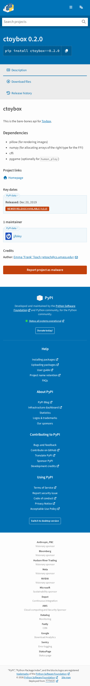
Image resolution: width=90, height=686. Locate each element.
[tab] (45, 70)
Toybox (46, 121)
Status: (45, 321)
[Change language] (81, 7)
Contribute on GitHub (43, 450)
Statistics (45, 413)
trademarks (23, 674)
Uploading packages (43, 365)
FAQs (45, 380)
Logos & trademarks (45, 418)
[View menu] (71, 7)
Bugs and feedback (45, 445)
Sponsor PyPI (45, 461)
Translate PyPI (43, 455)
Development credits (43, 466)
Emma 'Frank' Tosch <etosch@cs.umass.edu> (44, 257)
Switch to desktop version (45, 521)
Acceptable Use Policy (43, 509)
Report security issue (45, 493)
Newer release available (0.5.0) (27, 209)
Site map (66, 677)
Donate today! (45, 330)
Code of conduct (43, 498)
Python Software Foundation (51, 674)
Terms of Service (43, 488)
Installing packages (43, 360)
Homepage (15, 177)
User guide (43, 370)
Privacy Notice (43, 504)
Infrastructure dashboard (43, 407)
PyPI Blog (43, 402)
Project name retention (43, 375)
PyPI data (11, 195)
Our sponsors (45, 423)
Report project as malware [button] (45, 270)
